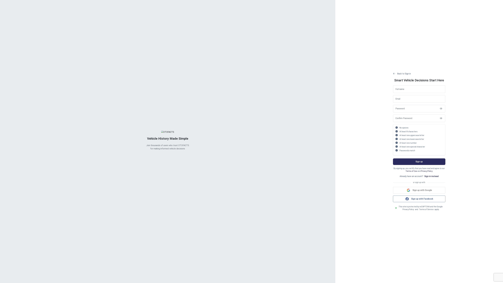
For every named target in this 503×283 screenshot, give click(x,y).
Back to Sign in (404, 73)
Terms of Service (426, 209)
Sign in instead (431, 176)
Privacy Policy (426, 171)
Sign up (419, 161)
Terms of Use (411, 171)
